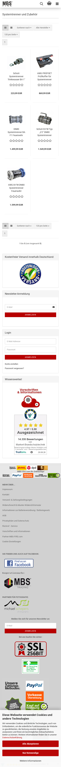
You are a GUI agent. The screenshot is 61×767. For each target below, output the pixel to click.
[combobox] (24, 28)
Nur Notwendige (31, 753)
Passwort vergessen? (14, 368)
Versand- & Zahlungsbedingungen (17, 500)
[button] (5, 28)
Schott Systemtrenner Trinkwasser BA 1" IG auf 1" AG (16, 76)
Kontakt (5, 494)
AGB (4, 515)
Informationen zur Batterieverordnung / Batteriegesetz (26, 510)
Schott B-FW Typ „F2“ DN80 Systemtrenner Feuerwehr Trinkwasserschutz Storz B (44, 132)
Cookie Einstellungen (11, 541)
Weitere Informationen (30, 761)
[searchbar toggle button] (41, 4)
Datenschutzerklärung (12, 737)
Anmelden (30, 315)
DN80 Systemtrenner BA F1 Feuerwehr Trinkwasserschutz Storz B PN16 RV (16, 132)
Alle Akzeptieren (30, 744)
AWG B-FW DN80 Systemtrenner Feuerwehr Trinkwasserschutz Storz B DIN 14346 (16, 188)
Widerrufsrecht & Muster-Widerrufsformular (21, 505)
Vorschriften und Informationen (16, 531)
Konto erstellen (11, 364)
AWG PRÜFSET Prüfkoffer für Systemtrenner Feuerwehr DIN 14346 (44, 76)
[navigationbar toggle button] (57, 4)
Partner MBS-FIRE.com (12, 536)
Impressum (7, 489)
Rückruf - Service (10, 526)
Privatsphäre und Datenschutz (15, 521)
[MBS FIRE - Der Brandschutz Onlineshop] (6, 4)
